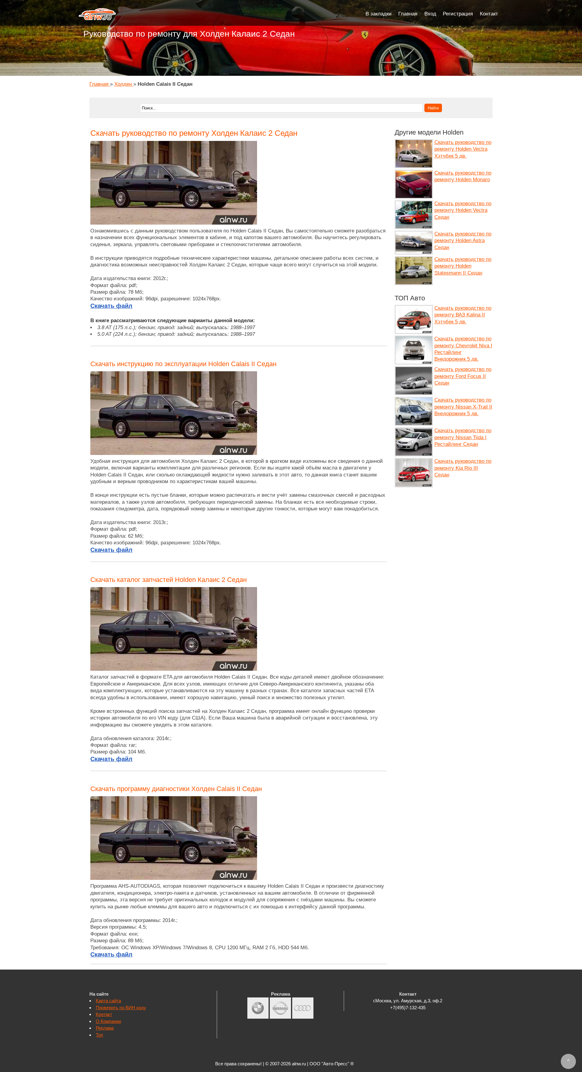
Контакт (489, 14)
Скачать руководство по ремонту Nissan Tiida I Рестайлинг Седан (462, 437)
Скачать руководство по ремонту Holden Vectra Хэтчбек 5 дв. (462, 149)
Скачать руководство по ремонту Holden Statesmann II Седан (462, 266)
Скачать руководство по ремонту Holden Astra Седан (462, 240)
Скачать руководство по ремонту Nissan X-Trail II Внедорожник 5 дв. (463, 406)
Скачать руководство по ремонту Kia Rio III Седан (462, 468)
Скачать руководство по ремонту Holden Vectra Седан (462, 210)
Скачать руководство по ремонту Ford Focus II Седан (462, 376)
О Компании (108, 1021)
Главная (407, 14)
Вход (430, 14)
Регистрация (458, 14)
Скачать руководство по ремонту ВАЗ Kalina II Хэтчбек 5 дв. (462, 315)
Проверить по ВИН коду (121, 1007)
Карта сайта (108, 1000)
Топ (99, 1034)
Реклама (105, 1027)
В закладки (379, 14)
